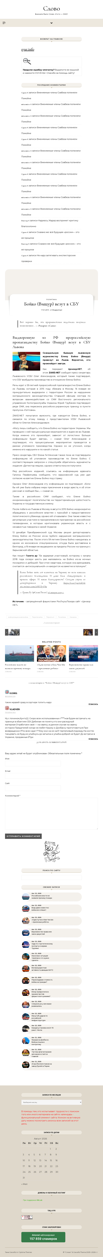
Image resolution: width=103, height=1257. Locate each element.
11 (29, 1160)
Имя (7, 758)
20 (40, 1166)
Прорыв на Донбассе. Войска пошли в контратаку (40, 1042)
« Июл (24, 1184)
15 (51, 1160)
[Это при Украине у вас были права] (92, 632)
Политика (51, 299)
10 (24, 1160)
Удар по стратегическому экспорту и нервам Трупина (42, 946)
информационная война (18, 617)
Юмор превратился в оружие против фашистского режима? (41, 994)
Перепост (50, 617)
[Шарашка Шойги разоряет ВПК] (10, 632)
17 (24, 1166)
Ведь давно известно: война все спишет (40, 909)
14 (46, 1160)
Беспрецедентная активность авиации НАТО (42, 969)
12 (35, 1160)
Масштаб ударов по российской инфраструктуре (40, 1018)
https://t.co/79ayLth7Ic (74, 582)
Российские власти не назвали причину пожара (42, 897)
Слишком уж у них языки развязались (41, 1005)
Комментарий (12, 796)
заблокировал (43, 1238)
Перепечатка (37, 617)
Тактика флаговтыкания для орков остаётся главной (41, 1054)
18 (29, 1166)
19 (35, 1166)
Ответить (93, 704)
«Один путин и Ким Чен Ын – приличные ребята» (42, 921)
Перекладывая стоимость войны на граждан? (42, 981)
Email (7, 771)
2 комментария (51, 623)
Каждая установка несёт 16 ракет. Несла (42, 1029)
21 (46, 1166)
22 (51, 1166)
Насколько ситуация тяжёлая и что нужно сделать (40, 958)
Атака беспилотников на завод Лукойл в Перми (42, 1065)
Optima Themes (25, 1252)
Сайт (7, 783)
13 (40, 1160)
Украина (73, 617)
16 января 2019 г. (56, 592)
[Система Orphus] (27, 64)
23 (57, 1166)
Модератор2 (57, 310)
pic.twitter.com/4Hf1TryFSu (33, 586)
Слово (51, 8)
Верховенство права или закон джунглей (42, 933)
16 (56, 1160)
